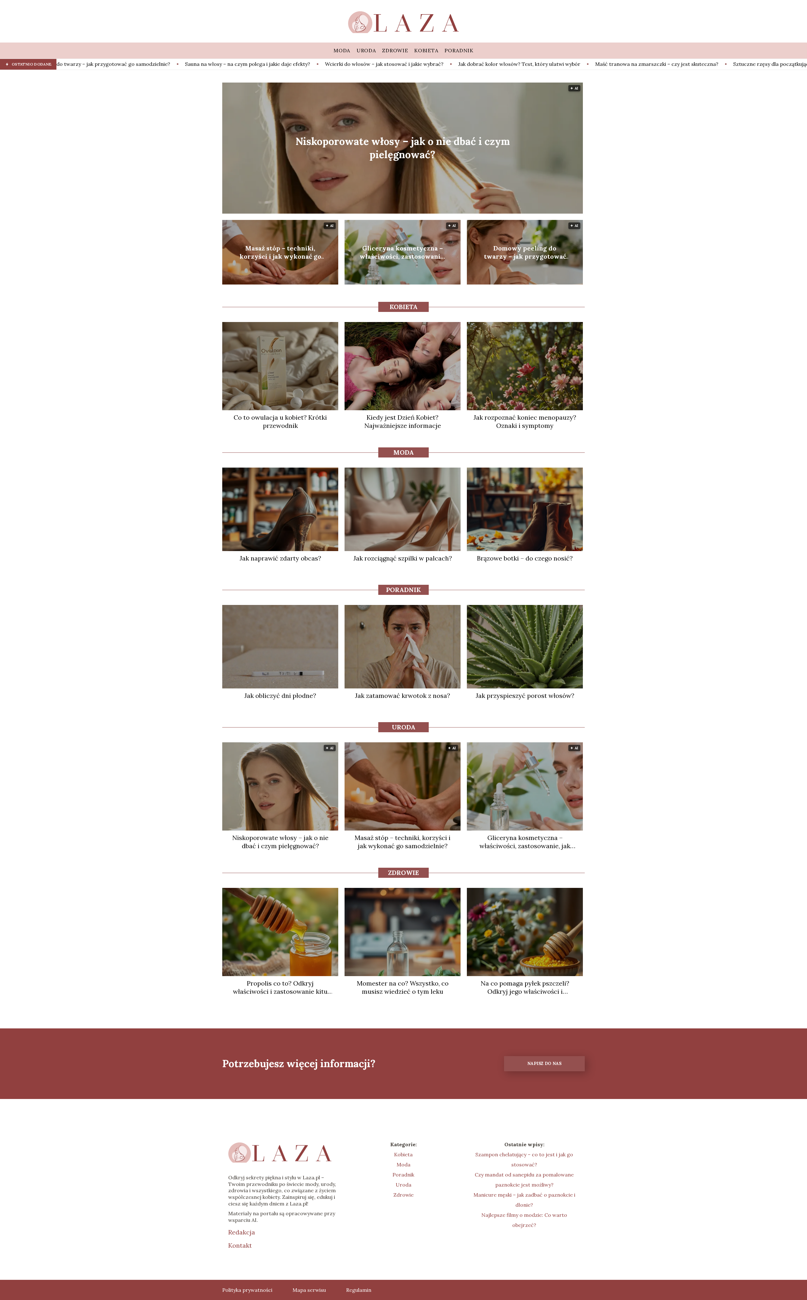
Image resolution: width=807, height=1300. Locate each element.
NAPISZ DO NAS (544, 1063)
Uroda (403, 727)
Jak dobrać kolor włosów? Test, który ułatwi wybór (366, 64)
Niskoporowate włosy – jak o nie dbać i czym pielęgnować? (402, 148)
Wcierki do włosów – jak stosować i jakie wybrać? (230, 64)
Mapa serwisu (309, 1290)
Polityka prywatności (247, 1290)
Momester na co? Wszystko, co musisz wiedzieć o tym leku (403, 987)
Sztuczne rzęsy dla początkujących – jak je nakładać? (643, 64)
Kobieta (404, 307)
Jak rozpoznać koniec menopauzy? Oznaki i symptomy (524, 421)
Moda (403, 452)
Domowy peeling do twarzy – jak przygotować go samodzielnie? (525, 252)
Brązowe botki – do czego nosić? (525, 558)
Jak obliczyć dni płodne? (280, 695)
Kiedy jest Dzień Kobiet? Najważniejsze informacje (402, 421)
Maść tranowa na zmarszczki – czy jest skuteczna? (503, 64)
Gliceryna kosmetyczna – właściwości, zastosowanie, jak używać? (403, 252)
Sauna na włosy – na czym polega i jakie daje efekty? (93, 64)
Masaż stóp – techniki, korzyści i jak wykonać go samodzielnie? (280, 252)
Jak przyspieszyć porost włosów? (525, 695)
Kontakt (240, 1245)
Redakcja (241, 1232)
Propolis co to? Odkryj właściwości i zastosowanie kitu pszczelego (280, 987)
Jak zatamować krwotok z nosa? (402, 695)
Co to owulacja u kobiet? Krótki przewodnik (280, 421)
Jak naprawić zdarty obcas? (280, 558)
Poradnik (403, 590)
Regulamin (358, 1290)
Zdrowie (403, 873)
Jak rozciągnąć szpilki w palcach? (402, 558)
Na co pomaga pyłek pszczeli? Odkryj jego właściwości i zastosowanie (525, 987)
